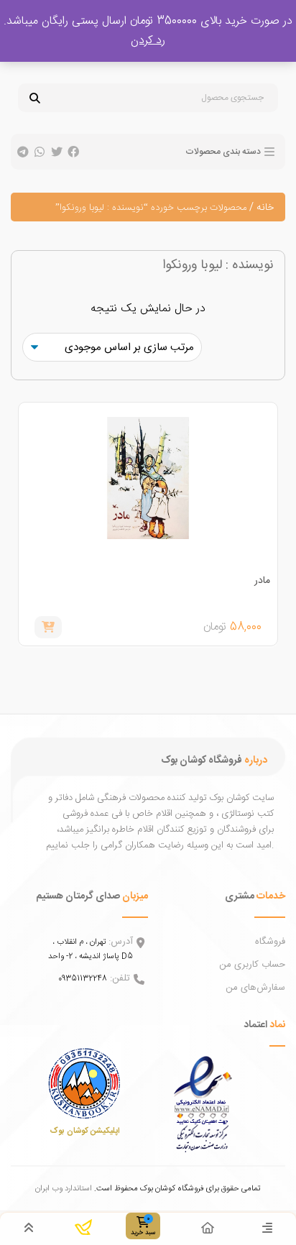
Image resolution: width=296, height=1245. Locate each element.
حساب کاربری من (252, 965)
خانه (265, 207)
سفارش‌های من (255, 988)
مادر (262, 580)
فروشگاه (270, 942)
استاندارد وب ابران (63, 1188)
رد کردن (148, 40)
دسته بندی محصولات (223, 151)
